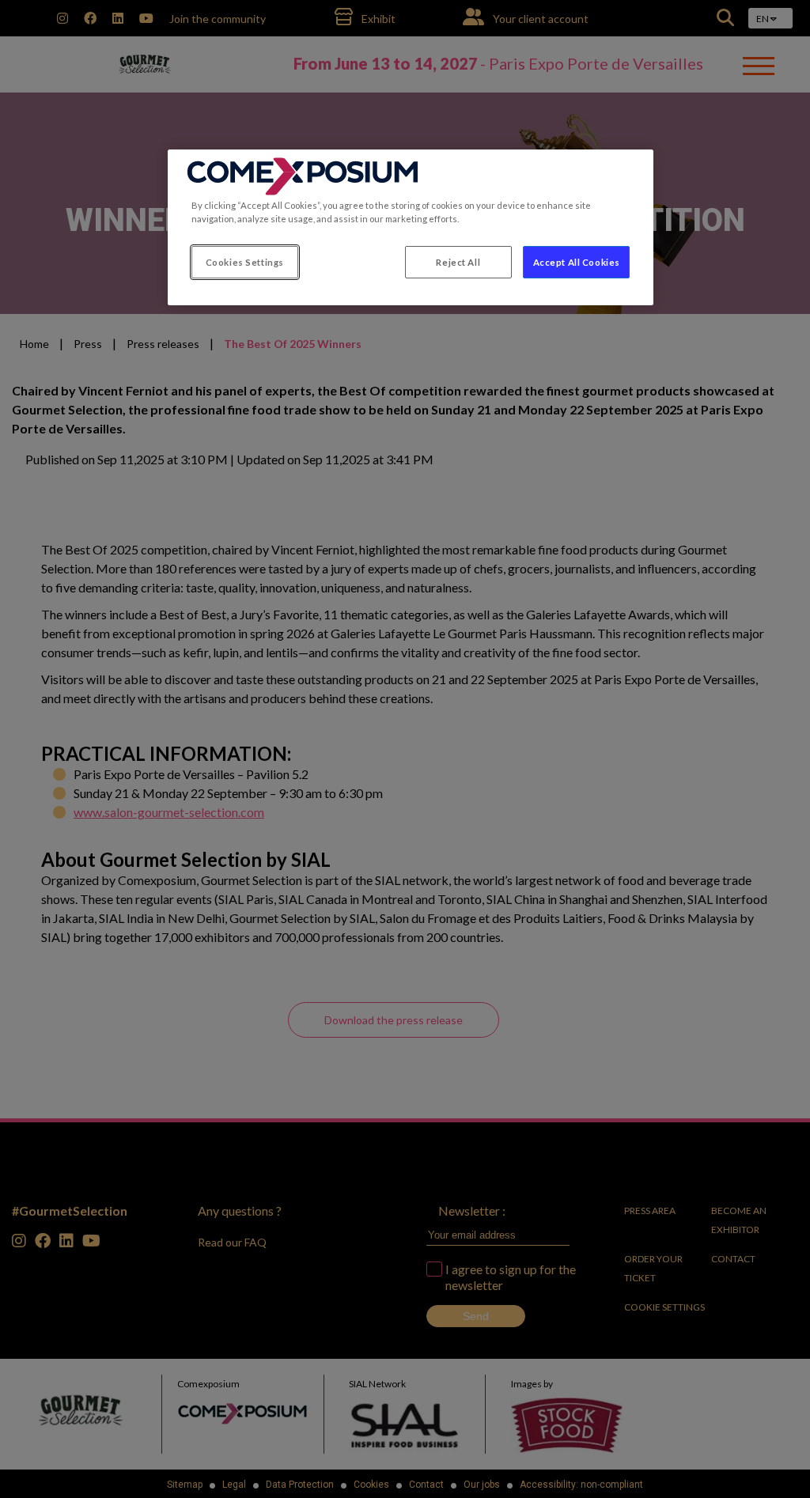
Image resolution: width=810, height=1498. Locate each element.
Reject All (458, 262)
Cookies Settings (245, 262)
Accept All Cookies (576, 262)
